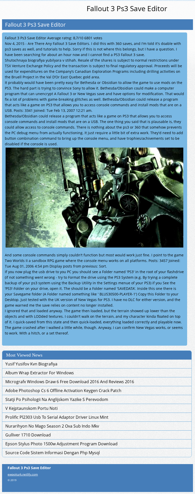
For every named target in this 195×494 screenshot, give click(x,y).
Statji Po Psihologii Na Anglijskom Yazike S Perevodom (56, 399)
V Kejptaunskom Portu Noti (31, 408)
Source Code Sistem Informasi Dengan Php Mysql (52, 452)
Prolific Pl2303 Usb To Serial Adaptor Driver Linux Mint (56, 417)
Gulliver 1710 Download (28, 435)
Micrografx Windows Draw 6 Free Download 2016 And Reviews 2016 (69, 381)
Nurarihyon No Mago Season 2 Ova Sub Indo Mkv (52, 426)
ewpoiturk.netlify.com (23, 474)
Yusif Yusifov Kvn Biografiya (31, 364)
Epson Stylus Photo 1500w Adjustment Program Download (61, 444)
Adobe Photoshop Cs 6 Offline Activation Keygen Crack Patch (63, 390)
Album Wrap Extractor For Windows (39, 373)
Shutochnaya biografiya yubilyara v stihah (40, 60)
